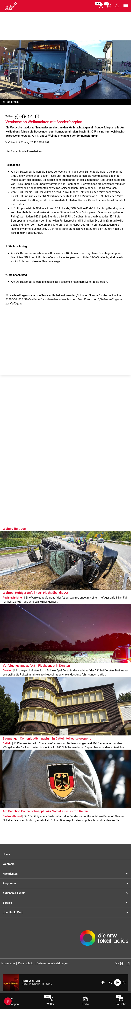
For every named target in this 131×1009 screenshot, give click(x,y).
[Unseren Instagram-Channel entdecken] (128, 963)
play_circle (117, 982)
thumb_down (111, 982)
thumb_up (123, 982)
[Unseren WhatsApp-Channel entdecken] (117, 963)
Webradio (8, 864)
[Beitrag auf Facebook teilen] (23, 117)
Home (6, 854)
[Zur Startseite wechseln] (11, 6)
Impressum (8, 963)
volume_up (102, 982)
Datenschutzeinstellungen (52, 963)
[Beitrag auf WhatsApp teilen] (17, 117)
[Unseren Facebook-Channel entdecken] (122, 963)
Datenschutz (25, 963)
